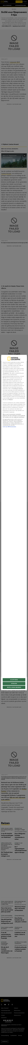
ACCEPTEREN (14, 679)
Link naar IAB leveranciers (9, 426)
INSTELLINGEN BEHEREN (14, 687)
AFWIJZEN (14, 683)
